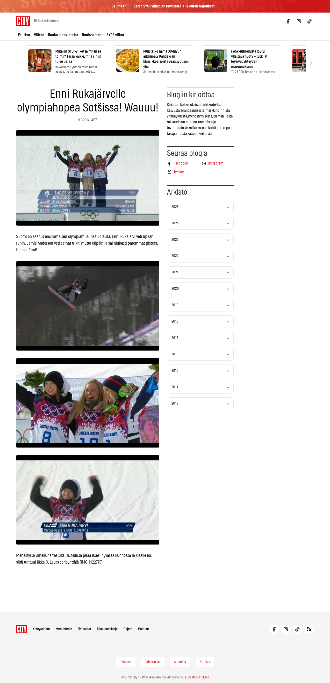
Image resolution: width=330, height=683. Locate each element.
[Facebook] (288, 21)
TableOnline (153, 662)
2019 (175, 305)
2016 (175, 354)
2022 (175, 256)
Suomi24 (180, 662)
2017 (175, 338)
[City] (21, 629)
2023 (175, 239)
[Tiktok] (309, 21)
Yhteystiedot (41, 629)
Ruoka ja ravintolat (63, 35)
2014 (175, 387)
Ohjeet (127, 629)
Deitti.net (126, 662)
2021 (175, 272)
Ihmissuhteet (92, 35)
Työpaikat (84, 629)
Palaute (143, 629)
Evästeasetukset (198, 677)
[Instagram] (298, 21)
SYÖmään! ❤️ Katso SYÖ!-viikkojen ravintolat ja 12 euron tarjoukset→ (165, 6)
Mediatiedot (64, 629)
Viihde (39, 35)
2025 (175, 207)
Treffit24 (205, 662)
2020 (175, 288)
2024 (175, 223)
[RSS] (309, 629)
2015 (175, 371)
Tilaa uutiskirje (107, 629)
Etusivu (24, 35)
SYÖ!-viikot (115, 35)
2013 (175, 403)
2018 (175, 321)
